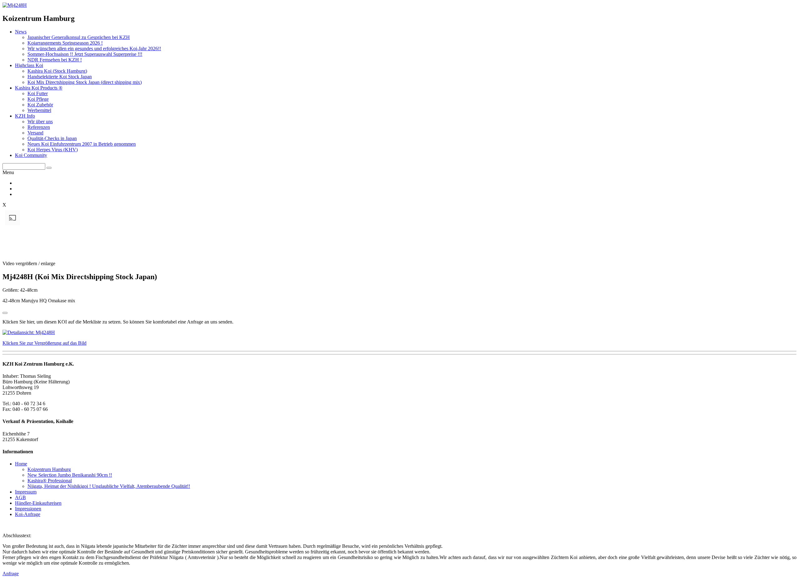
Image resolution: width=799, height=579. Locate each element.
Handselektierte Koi (59, 76)
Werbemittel (39, 110)
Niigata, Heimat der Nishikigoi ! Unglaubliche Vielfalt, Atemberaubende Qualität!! (108, 486)
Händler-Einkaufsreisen (38, 503)
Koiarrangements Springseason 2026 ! (65, 43)
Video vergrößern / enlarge (28, 263)
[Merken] (4, 313)
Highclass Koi (29, 65)
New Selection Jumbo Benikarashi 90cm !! (69, 475)
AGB (20, 497)
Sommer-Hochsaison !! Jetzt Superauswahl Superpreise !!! (84, 54)
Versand (35, 132)
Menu (8, 172)
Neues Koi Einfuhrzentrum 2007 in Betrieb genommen (81, 144)
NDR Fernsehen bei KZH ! (54, 59)
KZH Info (25, 116)
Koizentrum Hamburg (49, 469)
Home (21, 463)
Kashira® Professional (49, 480)
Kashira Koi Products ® (38, 87)
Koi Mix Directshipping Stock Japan (84, 82)
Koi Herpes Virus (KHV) (52, 149)
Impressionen (28, 508)
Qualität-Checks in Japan (52, 138)
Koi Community (31, 155)
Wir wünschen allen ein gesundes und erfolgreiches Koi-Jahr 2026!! (94, 48)
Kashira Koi (57, 71)
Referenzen (38, 127)
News (21, 31)
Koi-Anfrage (27, 514)
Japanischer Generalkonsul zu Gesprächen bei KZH (78, 37)
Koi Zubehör (40, 104)
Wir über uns (40, 121)
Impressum (26, 491)
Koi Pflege (38, 99)
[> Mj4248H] (14, 5)
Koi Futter (37, 93)
